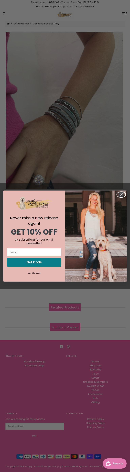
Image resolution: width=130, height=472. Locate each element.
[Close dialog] (121, 194)
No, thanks (34, 273)
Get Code (34, 262)
